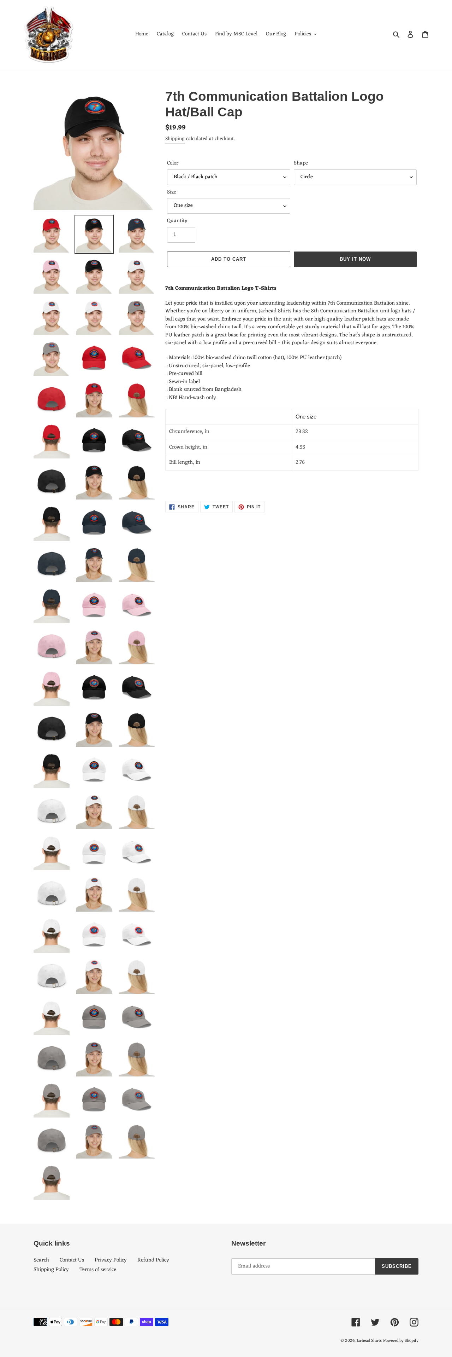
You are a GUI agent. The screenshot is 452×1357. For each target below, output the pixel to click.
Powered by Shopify (400, 1341)
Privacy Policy (111, 1260)
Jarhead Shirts (369, 1341)
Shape (301, 164)
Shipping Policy (51, 1270)
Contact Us (72, 1260)
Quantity (177, 221)
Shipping (175, 138)
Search (41, 1260)
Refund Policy (153, 1260)
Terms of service (97, 1270)
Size (171, 193)
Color (172, 164)
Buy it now (355, 259)
